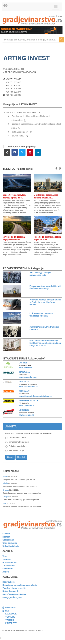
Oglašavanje (8, 540)
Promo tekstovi (9, 562)
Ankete (5, 572)
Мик (4, 504)
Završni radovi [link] (18, 136)
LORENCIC (24, 410)
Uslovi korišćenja (10, 546)
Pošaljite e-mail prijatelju (22, 146)
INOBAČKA (24, 372)
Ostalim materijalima (18, 446)
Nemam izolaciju (16, 450)
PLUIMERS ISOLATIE (28, 400)
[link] (32, 20)
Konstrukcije (8, 582)
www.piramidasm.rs (28, 386)
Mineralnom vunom (17, 438)
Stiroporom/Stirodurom (19, 442)
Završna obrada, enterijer (14, 588)
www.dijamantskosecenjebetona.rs (35, 396)
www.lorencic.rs (26, 415)
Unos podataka (9, 543)
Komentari (11, 471)
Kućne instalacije (10, 591)
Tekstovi (6, 559)
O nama (6, 534)
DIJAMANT (24, 391)
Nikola (5, 483)
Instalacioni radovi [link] (20, 132)
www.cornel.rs (25, 368)
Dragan (6, 490)
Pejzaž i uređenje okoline (14, 594)
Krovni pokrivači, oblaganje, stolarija (19, 585)
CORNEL (23, 363)
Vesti (4, 556)
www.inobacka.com (28, 377)
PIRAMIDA (24, 382)
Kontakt (6, 537)
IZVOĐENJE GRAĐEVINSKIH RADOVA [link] (22, 112)
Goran (5, 476)
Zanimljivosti (8, 565)
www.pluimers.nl (26, 405)
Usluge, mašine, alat (12, 597)
